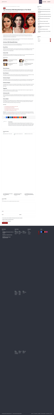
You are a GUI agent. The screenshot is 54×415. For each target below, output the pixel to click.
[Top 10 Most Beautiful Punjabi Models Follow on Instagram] (20, 321)
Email (3, 214)
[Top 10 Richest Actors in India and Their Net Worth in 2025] (24, 261)
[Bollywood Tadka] (4, 1)
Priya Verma (10, 11)
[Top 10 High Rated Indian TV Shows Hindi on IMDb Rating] (8, 163)
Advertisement (48, 413)
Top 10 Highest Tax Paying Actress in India (10, 110)
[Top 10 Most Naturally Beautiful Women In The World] (20, 380)
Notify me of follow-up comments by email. (8, 219)
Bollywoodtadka (20, 413)
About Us (32, 413)
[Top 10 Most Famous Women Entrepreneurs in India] (18, 163)
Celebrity (48, 1)
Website (20, 214)
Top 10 (40, 1)
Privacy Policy (36, 413)
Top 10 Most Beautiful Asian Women (10, 107)
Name (3, 211)
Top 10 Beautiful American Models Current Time (11, 106)
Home (4, 6)
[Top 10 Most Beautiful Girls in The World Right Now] (5, 64)
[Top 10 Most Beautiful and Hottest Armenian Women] (5, 60)
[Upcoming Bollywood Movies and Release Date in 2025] (24, 380)
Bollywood (44, 1)
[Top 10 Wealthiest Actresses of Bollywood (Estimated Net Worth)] (29, 163)
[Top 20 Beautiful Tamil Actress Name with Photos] (20, 261)
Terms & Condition (43, 413)
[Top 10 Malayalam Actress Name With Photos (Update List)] (21, 64)
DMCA (51, 413)
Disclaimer (39, 413)
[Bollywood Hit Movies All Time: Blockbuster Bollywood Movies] (16, 261)
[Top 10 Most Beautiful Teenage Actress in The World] (16, 380)
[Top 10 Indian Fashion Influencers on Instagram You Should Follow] (24, 321)
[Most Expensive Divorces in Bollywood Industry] (16, 321)
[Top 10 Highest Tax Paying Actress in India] (21, 60)
